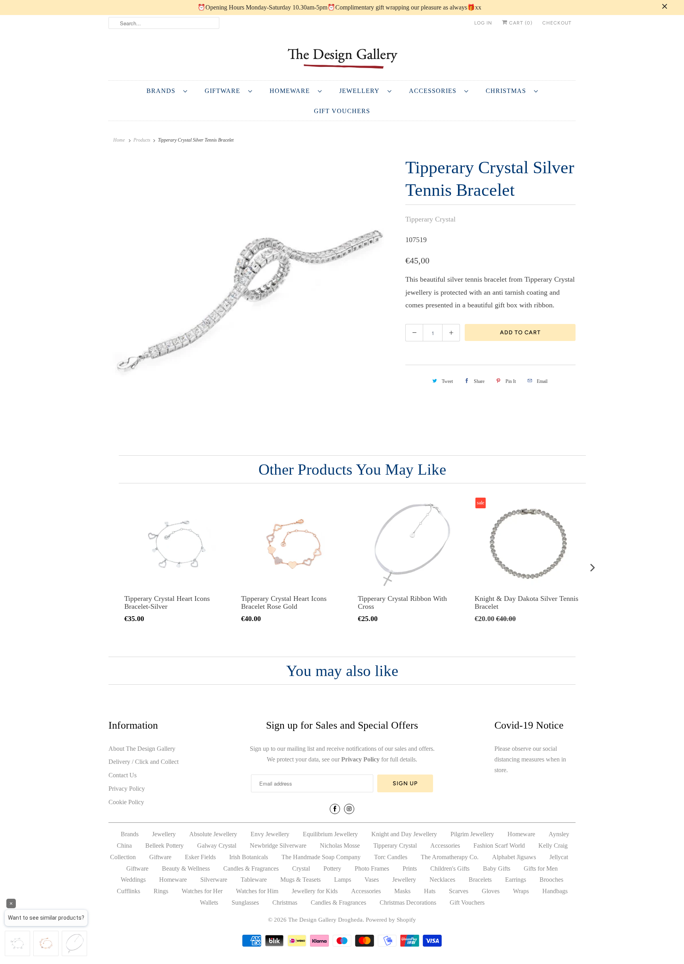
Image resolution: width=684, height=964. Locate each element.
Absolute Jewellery (213, 834)
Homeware (292, 90)
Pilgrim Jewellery (472, 834)
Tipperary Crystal (430, 219)
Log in (483, 23)
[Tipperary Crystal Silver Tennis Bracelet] (252, 298)
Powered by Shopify (391, 920)
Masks (402, 891)
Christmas (508, 90)
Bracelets (480, 879)
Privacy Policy (126, 788)
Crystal (301, 868)
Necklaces (442, 879)
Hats (429, 891)
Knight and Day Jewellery (404, 834)
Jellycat (558, 857)
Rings (161, 891)
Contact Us (122, 775)
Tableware (254, 879)
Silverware (213, 879)
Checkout (557, 23)
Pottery (332, 868)
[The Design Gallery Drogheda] (342, 57)
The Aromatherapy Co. (450, 857)
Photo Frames (372, 868)
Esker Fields (200, 857)
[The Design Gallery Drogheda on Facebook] (335, 809)
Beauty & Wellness (186, 868)
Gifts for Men (541, 868)
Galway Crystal (216, 845)
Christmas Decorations (408, 902)
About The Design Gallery (141, 748)
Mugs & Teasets (300, 879)
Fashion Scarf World (499, 845)
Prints (410, 868)
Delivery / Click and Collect (143, 761)
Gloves (491, 891)
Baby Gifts (496, 868)
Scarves (458, 891)
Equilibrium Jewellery (330, 834)
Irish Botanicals (248, 857)
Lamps (342, 879)
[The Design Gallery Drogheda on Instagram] (349, 809)
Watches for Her (202, 891)
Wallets (209, 902)
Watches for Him (257, 891)
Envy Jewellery (270, 834)
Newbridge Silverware (278, 845)
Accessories (434, 90)
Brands (162, 90)
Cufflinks (128, 891)
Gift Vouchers (342, 111)
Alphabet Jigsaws (514, 857)
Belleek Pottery (164, 845)
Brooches (551, 879)
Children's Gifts (449, 868)
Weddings (133, 879)
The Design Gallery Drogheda (325, 920)
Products (141, 140)
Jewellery (361, 90)
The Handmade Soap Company (321, 857)
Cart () (519, 23)
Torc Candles (390, 857)
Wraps (521, 891)
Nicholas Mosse (340, 845)
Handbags (555, 891)
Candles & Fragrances (251, 868)
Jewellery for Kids (315, 891)
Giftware (224, 90)
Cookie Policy (126, 802)
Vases (372, 879)
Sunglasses (245, 902)
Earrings (515, 879)
